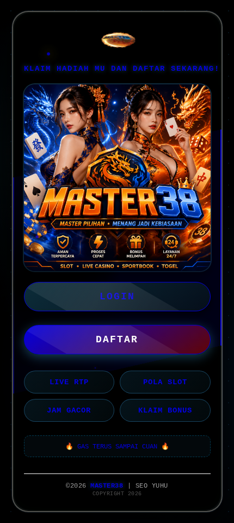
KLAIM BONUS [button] (165, 410)
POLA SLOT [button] (165, 382)
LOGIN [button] (117, 296)
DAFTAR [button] (117, 339)
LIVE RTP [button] (69, 382)
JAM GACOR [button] (69, 410)
